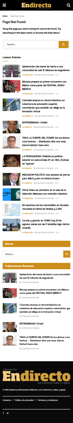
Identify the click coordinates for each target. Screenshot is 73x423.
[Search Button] (64, 44)
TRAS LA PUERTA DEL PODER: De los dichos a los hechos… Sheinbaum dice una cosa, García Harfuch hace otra (45, 141)
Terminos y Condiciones (48, 400)
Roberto (28, 127)
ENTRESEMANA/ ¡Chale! (34, 122)
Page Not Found (17, 16)
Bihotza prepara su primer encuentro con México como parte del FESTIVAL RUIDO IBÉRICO (44, 85)
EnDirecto (28, 116)
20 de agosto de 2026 (44, 127)
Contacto (7, 400)
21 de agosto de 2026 (45, 75)
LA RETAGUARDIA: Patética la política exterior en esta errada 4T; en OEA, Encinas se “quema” (45, 160)
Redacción (28, 75)
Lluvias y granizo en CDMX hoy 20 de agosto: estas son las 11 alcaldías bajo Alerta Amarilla (45, 224)
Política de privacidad (24, 400)
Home (5, 16)
